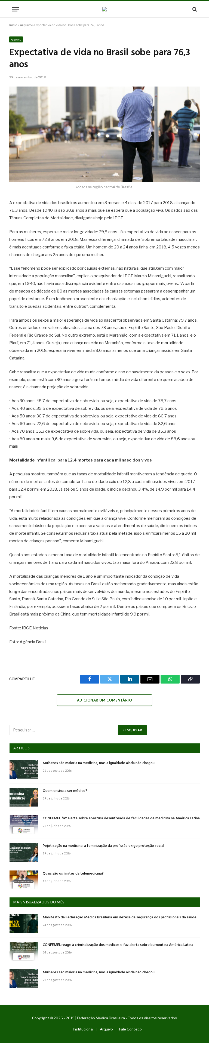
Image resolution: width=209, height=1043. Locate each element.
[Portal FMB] (104, 9)
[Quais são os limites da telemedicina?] (24, 879)
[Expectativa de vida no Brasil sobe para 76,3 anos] (104, 134)
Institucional (83, 1029)
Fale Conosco (130, 1029)
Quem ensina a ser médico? (65, 791)
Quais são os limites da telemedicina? (73, 873)
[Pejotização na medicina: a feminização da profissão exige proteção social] (24, 852)
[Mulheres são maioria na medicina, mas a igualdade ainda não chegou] (24, 769)
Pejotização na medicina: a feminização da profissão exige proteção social (103, 846)
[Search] (194, 9)
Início (13, 25)
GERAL (16, 39)
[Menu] (15, 9)
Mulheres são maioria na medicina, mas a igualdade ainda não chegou (99, 763)
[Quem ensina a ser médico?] (24, 797)
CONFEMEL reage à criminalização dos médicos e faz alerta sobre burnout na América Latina (118, 945)
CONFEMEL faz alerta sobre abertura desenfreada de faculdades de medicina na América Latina (121, 818)
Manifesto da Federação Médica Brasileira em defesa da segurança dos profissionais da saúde (119, 917)
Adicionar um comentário (104, 700)
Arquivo (26, 25)
